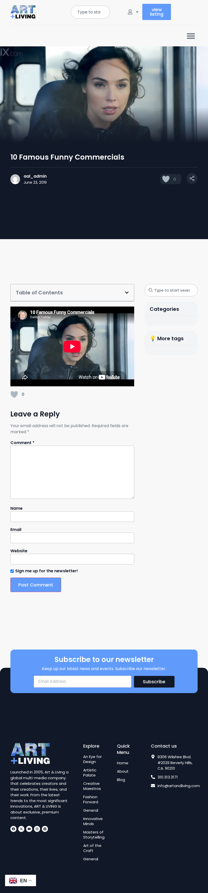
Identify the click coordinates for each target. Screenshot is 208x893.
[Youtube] (29, 829)
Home (122, 763)
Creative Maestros (92, 786)
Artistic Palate (89, 773)
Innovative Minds (93, 821)
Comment (22, 443)
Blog (121, 779)
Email (15, 530)
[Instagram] (37, 829)
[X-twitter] (21, 829)
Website (18, 551)
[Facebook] (13, 829)
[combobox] (90, 12)
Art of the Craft (92, 848)
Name (16, 508)
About (123, 771)
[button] (191, 36)
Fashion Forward (90, 799)
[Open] (137, 12)
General (90, 810)
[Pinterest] (45, 829)
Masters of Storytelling (94, 835)
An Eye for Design (92, 759)
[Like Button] (166, 179)
